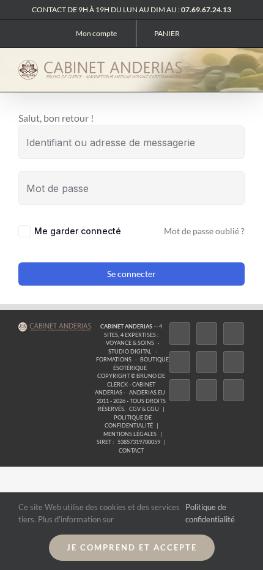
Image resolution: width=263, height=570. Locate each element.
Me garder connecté (77, 231)
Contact (131, 450)
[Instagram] (233, 333)
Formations (114, 359)
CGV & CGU (144, 408)
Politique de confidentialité (129, 421)
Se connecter (131, 273)
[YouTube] (233, 362)
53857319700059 (138, 442)
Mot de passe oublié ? (204, 231)
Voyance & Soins (130, 342)
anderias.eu (147, 392)
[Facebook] (179, 333)
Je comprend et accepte (132, 547)
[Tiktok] (179, 362)
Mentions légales (130, 434)
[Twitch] (206, 362)
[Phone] (233, 390)
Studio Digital (130, 351)
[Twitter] (206, 333)
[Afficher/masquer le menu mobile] (240, 67)
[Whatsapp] (206, 390)
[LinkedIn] (179, 390)
